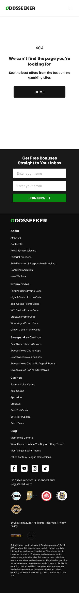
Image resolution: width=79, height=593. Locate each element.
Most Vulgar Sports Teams (26, 450)
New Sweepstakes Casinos (26, 357)
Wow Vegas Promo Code (25, 323)
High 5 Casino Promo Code (26, 297)
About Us (16, 237)
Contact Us (17, 244)
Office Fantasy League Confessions (31, 457)
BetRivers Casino (20, 416)
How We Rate (18, 276)
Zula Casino (17, 390)
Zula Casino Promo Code (25, 303)
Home (40, 92)
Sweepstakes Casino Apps (26, 350)
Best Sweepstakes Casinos (26, 344)
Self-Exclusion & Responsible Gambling (33, 263)
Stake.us (15, 403)
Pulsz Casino (18, 423)
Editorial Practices (21, 256)
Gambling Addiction (22, 269)
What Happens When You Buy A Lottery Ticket (37, 444)
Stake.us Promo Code (23, 316)
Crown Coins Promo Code (25, 329)
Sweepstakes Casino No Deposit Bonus (33, 363)
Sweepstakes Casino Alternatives (30, 369)
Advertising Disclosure (23, 250)
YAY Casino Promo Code (24, 310)
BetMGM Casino (20, 410)
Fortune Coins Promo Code (26, 290)
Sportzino (16, 397)
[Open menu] (71, 8)
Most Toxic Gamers (22, 437)
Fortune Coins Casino (23, 384)
